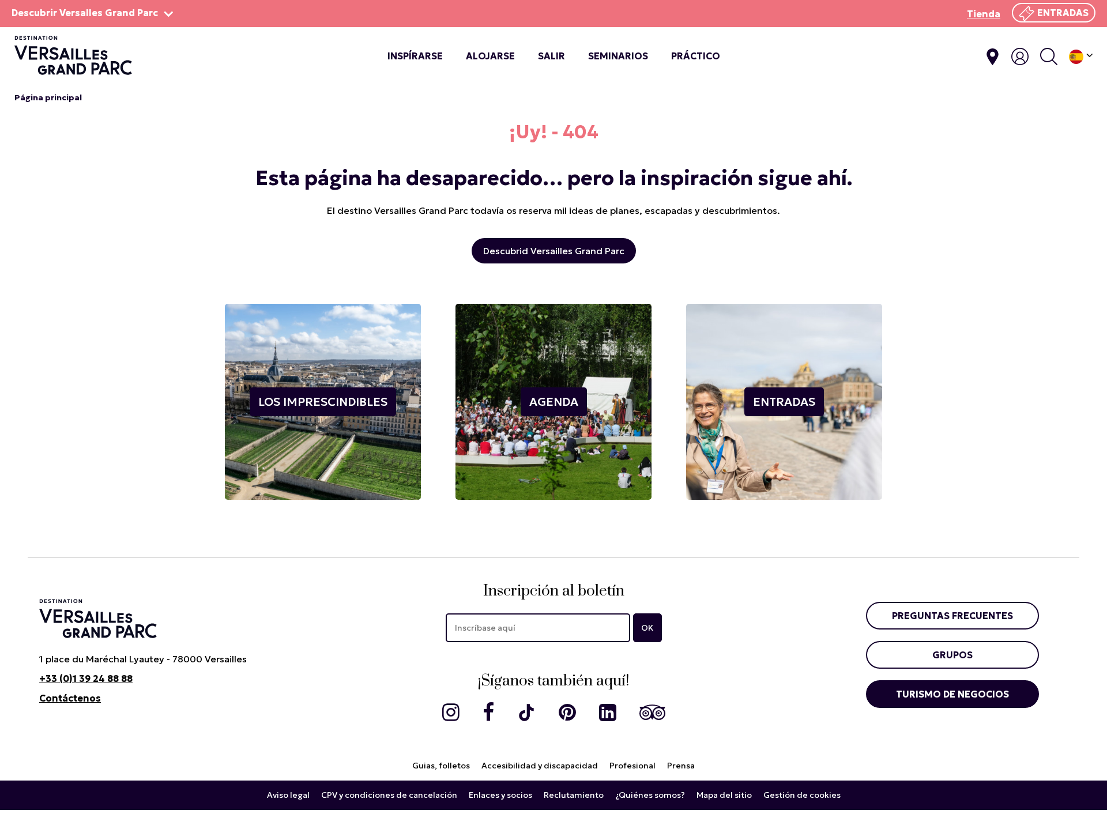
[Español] (1081, 57)
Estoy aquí (992, 57)
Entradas (1063, 12)
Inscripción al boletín (553, 591)
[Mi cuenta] (1020, 56)
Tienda (983, 14)
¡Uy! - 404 (553, 132)
